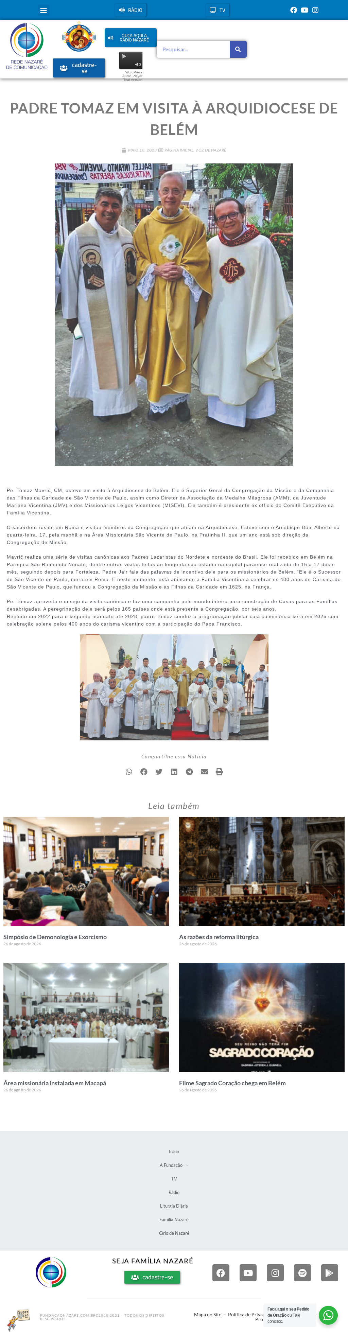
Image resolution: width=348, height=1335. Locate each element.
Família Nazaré (174, 1219)
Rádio (174, 1192)
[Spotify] (302, 1272)
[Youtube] (304, 10)
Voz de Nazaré (210, 150)
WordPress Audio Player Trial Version (132, 76)
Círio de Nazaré (174, 1233)
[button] (43, 10)
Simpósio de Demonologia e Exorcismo (55, 937)
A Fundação (171, 1165)
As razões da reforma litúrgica (219, 937)
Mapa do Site (207, 1314)
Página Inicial (178, 150)
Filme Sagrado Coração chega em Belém (232, 1083)
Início (174, 1151)
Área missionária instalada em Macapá (54, 1083)
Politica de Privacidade (252, 1314)
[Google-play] (329, 1272)
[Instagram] (315, 10)
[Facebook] (293, 10)
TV (174, 1178)
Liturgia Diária (174, 1206)
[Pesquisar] (238, 49)
